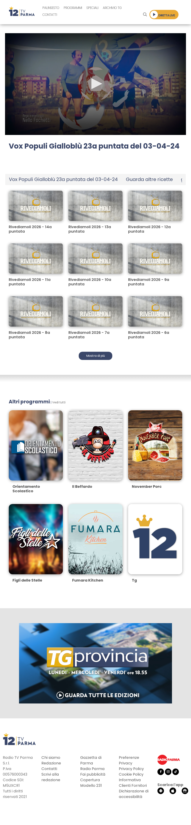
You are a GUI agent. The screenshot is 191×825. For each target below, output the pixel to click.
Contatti (49, 14)
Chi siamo (50, 757)
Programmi (73, 7)
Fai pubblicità (92, 774)
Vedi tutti (58, 402)
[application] (95, 84)
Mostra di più (95, 356)
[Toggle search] (145, 14)
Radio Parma (92, 768)
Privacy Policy (131, 768)
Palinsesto (50, 7)
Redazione (51, 763)
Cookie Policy (131, 774)
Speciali (92, 7)
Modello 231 (91, 785)
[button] (95, 83)
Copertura (90, 780)
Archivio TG (112, 7)
